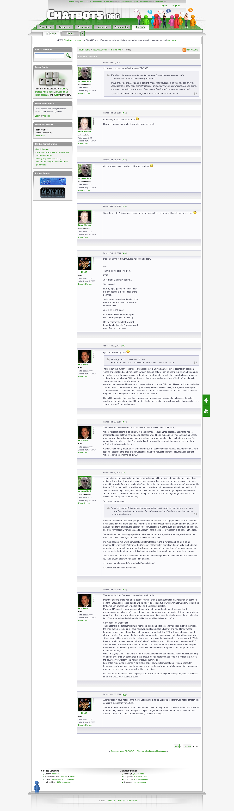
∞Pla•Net (82, 272)
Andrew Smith (85, 81)
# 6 (124, 422)
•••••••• (53, 59)
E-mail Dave (83, 144)
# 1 (124, 113)
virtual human (144, 2)
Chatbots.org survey (73, 40)
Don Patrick (84, 364)
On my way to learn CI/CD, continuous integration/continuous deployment (52, 161)
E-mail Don (82, 376)
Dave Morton (84, 131)
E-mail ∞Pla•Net (84, 284)
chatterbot (159, 2)
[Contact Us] (206, 411)
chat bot (109, 2)
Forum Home (84, 50)
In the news (116, 50)
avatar (57, 95)
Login (37, 116)
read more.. (172, 40)
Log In (164, 5)
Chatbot (71, 2)
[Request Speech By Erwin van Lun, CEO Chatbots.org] (206, 400)
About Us (111, 801)
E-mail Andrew (84, 93)
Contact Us (132, 801)
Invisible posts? (43, 149)
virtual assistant (42, 95)
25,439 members (141, 779)
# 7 (123, 472)
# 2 (124, 160)
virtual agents (85, 2)
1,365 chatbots (138, 774)
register (187, 746)
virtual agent (48, 92)
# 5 (123, 346)
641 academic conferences (63, 779)
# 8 (124, 590)
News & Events (100, 50)
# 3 (124, 206)
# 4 (124, 253)
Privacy (121, 801)
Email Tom (40, 136)
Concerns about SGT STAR (122, 751)
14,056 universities (63, 782)
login (176, 746)
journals (64, 776)
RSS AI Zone (192, 50)
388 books (56, 774)
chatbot (38, 92)
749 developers (140, 776)
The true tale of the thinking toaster (151, 751)
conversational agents (129, 2)
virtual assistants (98, 2)
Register (176, 5)
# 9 (124, 694)
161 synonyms (139, 782)
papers (73, 776)
